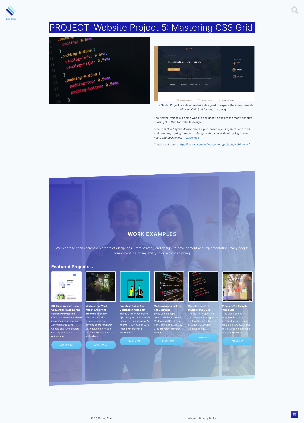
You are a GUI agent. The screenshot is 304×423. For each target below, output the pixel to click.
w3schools (193, 137)
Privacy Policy (208, 418)
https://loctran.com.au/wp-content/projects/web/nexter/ (214, 144)
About (192, 418)
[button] (294, 9)
